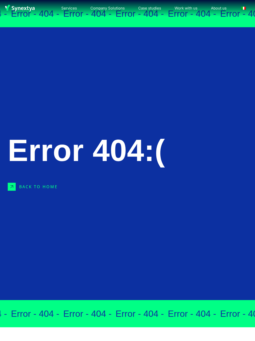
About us (219, 8)
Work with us (186, 8)
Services (69, 8)
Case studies (149, 8)
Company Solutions (107, 8)
